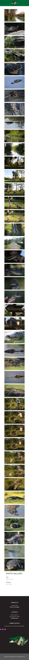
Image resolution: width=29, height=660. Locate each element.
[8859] (14, 551)
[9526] (14, 122)
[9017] (14, 350)
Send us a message (14, 607)
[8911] (14, 524)
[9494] (14, 149)
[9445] (14, 189)
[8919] (14, 511)
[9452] (14, 176)
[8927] (14, 497)
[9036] (14, 337)
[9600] (14, 55)
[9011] (14, 364)
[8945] (14, 484)
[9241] (14, 270)
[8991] (14, 404)
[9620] (14, 28)
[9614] (14, 42)
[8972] (14, 431)
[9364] (14, 243)
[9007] (14, 377)
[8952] (14, 471)
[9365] (14, 229)
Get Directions (14, 618)
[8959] (14, 457)
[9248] (14, 256)
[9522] (14, 136)
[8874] (14, 538)
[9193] (14, 323)
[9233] (14, 283)
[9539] (14, 95)
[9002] (14, 390)
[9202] (14, 310)
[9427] (14, 203)
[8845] (14, 565)
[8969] (14, 444)
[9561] (14, 69)
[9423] (14, 216)
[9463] (14, 162)
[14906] (14, 15)
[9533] (14, 109)
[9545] (14, 82)
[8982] (14, 417)
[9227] (14, 296)
